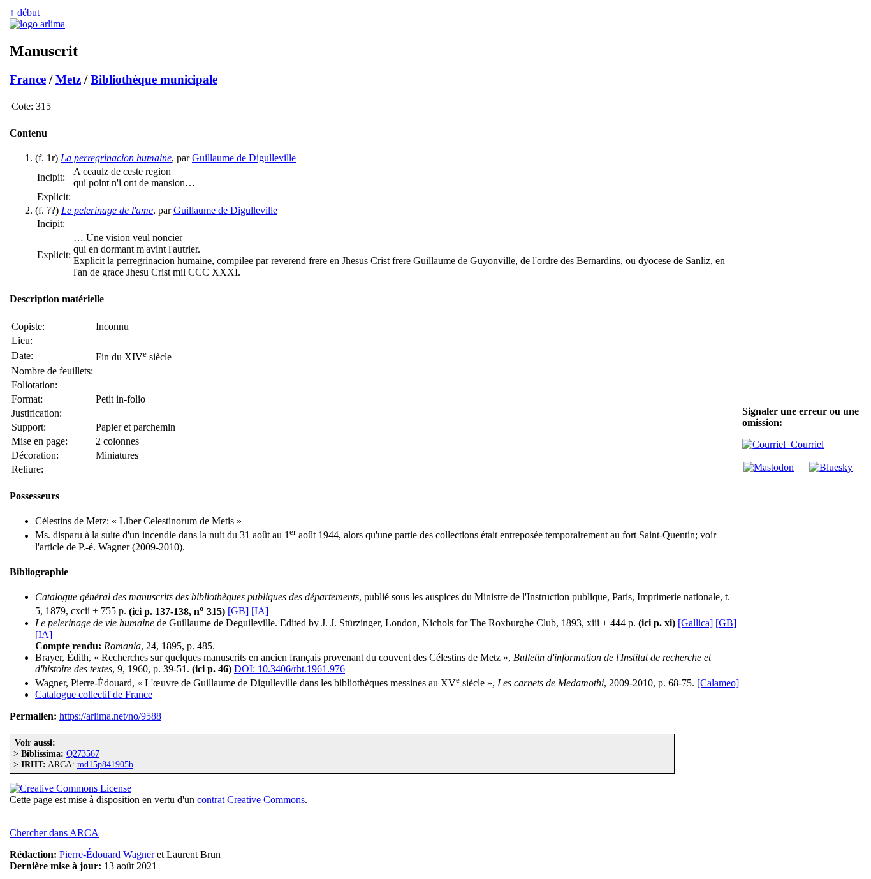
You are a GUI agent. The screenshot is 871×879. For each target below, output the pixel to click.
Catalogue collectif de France (93, 694)
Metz (68, 79)
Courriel (805, 444)
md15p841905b (105, 764)
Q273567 (82, 753)
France (28, 79)
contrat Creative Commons (251, 799)
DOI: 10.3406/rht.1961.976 (289, 668)
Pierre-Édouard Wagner (106, 854)
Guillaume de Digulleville (244, 157)
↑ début (25, 12)
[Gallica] (695, 622)
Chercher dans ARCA (54, 832)
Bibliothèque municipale (154, 79)
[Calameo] (718, 682)
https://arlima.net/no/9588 (110, 716)
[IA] (259, 611)
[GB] (238, 611)
